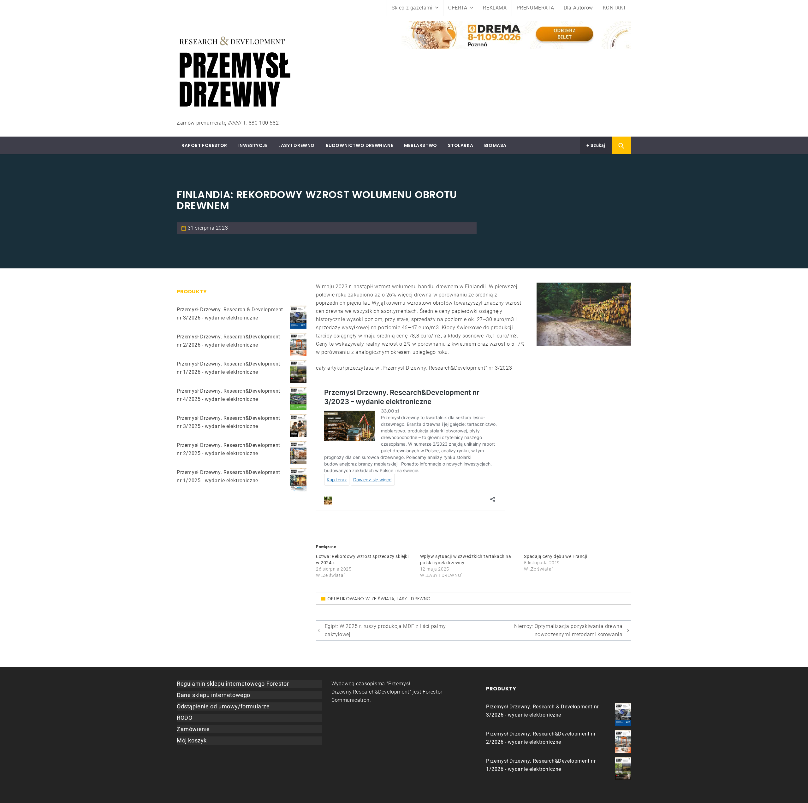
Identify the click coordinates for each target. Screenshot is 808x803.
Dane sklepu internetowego (213, 695)
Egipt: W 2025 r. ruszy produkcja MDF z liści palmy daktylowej (385, 630)
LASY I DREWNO (296, 145)
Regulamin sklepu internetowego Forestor (233, 683)
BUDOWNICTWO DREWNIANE (359, 145)
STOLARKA (460, 145)
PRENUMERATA (535, 8)
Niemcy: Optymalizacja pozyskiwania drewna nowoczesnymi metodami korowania (568, 630)
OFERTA (457, 8)
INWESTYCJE (253, 145)
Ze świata (383, 598)
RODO (184, 717)
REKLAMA (495, 8)
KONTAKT (615, 8)
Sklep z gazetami (412, 8)
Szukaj (597, 145)
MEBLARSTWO (420, 145)
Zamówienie (193, 729)
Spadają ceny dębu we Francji (555, 556)
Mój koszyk (192, 740)
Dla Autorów (578, 8)
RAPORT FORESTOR (204, 145)
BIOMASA (495, 145)
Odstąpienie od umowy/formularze (223, 706)
